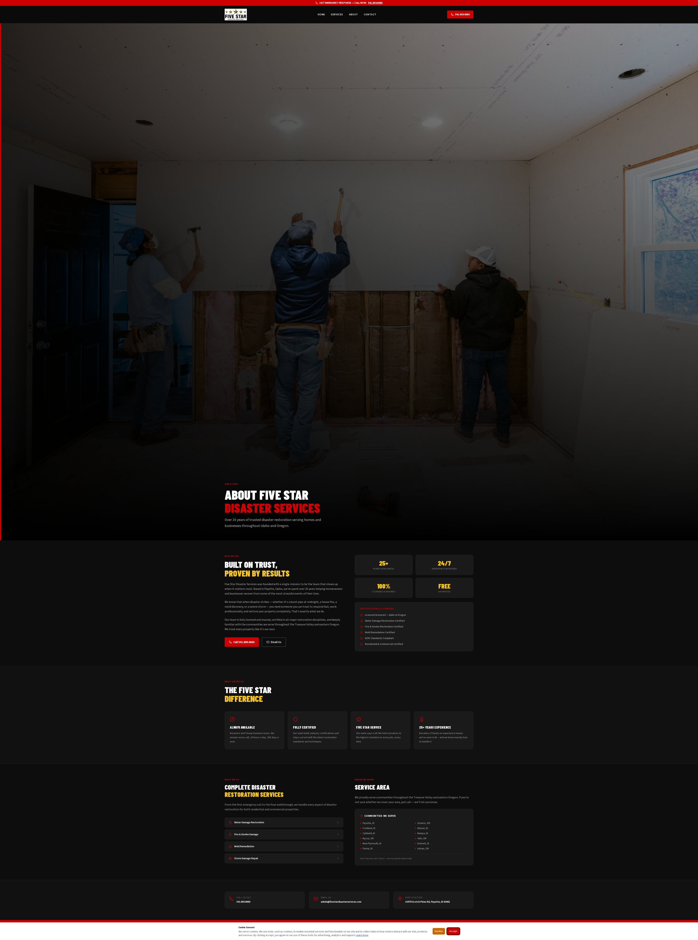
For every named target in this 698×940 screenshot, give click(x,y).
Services (337, 14)
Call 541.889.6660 (243, 642)
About (353, 14)
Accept (453, 931)
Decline (439, 931)
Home (321, 14)
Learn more (362, 935)
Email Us (276, 642)
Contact (370, 14)
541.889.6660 (375, 3)
